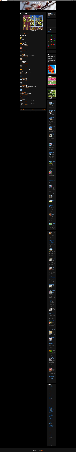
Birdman (23, 54)
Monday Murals (53, 358)
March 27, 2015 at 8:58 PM (25, 104)
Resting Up (53, 134)
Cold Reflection (51, 415)
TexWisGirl (23, 64)
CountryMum (23, 92)
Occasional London (51, 376)
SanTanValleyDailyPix (52, 378)
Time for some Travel (51, 417)
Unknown (23, 42)
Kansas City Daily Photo (52, 357)
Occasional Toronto (51, 133)
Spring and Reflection (50, 398)
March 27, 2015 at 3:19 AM (25, 48)
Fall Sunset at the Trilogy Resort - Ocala (53, 201)
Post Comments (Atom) (34, 111)
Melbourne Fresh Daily (52, 110)
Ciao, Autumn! (53, 321)
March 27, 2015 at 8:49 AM (25, 80)
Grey (52, 285)
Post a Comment (23, 106)
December (51, 386)
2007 (49, 445)
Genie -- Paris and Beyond (25, 102)
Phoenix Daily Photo (51, 117)
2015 (49, 385)
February (51, 435)
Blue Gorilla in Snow (51, 426)
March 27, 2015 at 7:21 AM (25, 63)
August (50, 387)
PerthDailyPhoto (51, 170)
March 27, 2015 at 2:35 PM (25, 94)
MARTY (50, 349)
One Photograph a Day (52, 126)
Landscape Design (50, 400)
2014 (49, 437)
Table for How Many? (51, 428)
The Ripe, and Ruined (51, 180)
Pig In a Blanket (51, 425)
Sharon (23, 71)
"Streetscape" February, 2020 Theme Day (53, 186)
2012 (49, 439)
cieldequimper (24, 85)
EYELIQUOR (50, 300)
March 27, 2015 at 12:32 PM (25, 87)
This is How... (51, 420)
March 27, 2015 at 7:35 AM (25, 66)
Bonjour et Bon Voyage (52, 276)
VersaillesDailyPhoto (51, 248)
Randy (52, 13)
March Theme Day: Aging (51, 433)
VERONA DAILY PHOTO (52, 337)
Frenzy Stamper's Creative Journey (51, 205)
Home (33, 109)
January (51, 436)
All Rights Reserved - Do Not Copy (26, 33)
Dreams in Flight (51, 406)
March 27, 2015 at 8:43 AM (25, 73)
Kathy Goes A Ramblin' (52, 257)
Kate (22, 99)
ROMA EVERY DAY (51, 320)
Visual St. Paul (51, 184)
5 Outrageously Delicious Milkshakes (53, 268)
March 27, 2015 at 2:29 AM (25, 45)
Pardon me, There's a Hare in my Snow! (51, 419)
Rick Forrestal (23, 50)
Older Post (43, 109)
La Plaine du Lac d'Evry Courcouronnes (53, 162)
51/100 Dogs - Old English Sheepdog (53, 259)
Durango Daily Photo (51, 313)
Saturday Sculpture (50, 414)
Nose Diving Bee (51, 409)
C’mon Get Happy (51, 343)
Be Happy (50, 396)
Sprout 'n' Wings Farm (52, 290)
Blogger (42, 450)
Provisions (50, 397)
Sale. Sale (50, 206)
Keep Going (50, 408)
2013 (49, 438)
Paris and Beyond (51, 231)
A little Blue (50, 412)
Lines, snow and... (51, 410)
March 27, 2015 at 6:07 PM (25, 101)
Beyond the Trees (51, 411)
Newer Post (22, 109)
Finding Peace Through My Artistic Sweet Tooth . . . (52, 367)
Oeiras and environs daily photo (51, 284)
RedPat (23, 68)
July (50, 388)
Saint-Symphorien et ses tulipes (53, 250)
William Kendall (24, 78)
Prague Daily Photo (51, 152)
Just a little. (50, 407)
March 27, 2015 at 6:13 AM (25, 56)
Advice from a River (51, 424)
